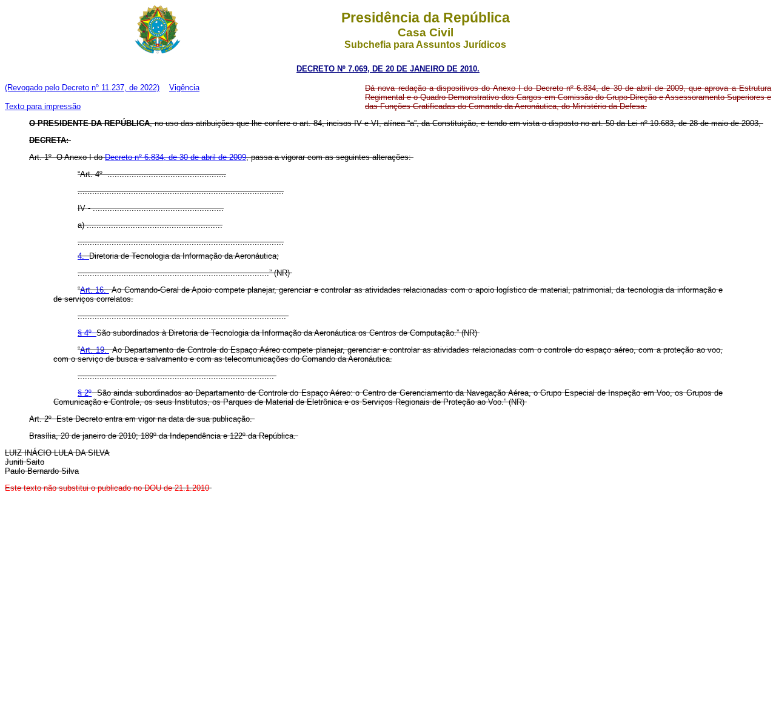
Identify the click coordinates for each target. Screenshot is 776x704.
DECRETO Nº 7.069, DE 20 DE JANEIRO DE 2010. (388, 68)
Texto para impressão (43, 106)
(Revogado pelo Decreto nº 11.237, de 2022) (82, 87)
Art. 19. (94, 349)
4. (83, 256)
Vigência (184, 87)
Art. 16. (94, 289)
